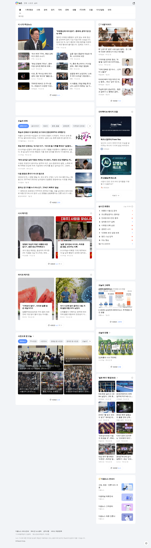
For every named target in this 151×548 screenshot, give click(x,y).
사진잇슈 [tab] (44, 341)
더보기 (114, 195)
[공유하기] (133, 3)
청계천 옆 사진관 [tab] (72, 341)
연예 (25, 3)
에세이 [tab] (45, 126)
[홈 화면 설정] (146, 543)
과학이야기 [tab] (23, 126)
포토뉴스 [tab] (23, 341)
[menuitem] (20, 10)
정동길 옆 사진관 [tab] (56, 341)
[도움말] (91, 213)
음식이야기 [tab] (35, 126)
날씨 (35, 3)
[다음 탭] (90, 126)
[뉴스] (20, 3)
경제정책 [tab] (66, 126)
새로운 (56, 95)
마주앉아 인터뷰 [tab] (79, 126)
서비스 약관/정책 (56, 531)
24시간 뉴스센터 (36, 531)
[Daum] (17, 3)
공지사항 (46, 531)
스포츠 (30, 3)
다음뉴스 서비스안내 (22, 531)
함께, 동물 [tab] (55, 126)
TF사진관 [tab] (33, 341)
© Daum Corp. (21, 541)
